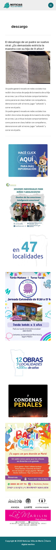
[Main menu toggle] (50, 5)
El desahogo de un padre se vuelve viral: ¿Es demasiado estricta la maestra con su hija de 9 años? (27, 45)
